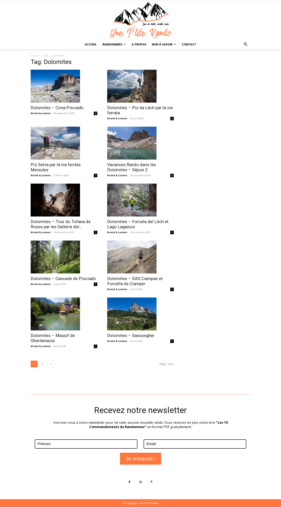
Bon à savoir (162, 44)
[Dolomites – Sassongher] (140, 313)
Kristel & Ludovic (41, 113)
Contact (189, 44)
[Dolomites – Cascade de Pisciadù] (64, 257)
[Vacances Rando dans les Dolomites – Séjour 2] (140, 143)
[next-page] (51, 364)
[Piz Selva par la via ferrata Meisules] (64, 143)
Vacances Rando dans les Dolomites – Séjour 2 (131, 167)
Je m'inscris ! (140, 459)
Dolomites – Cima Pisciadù (57, 107)
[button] (245, 45)
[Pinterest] (151, 482)
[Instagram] (140, 482)
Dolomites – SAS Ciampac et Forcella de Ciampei (135, 281)
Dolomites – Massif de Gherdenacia (53, 338)
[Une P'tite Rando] (140, 19)
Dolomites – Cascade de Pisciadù (63, 278)
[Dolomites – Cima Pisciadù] (64, 86)
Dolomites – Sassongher (130, 335)
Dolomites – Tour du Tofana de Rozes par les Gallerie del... (61, 224)
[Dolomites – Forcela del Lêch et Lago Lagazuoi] (140, 200)
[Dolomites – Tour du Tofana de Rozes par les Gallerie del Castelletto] (64, 200)
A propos (139, 44)
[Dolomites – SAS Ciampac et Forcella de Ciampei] (140, 257)
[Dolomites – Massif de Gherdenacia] (64, 313)
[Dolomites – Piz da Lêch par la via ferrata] (140, 86)
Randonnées (112, 44)
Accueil (91, 44)
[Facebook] (129, 482)
